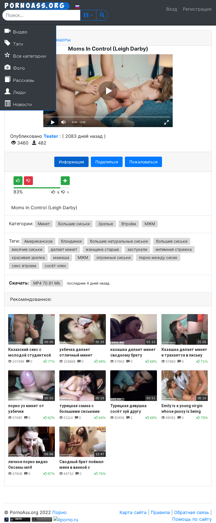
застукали (137, 249)
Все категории (29, 56)
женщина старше (102, 249)
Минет (44, 223)
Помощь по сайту (192, 519)
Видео (19, 32)
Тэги (17, 44)
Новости (22, 104)
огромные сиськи (113, 257)
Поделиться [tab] (106, 161)
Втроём (129, 223)
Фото (18, 68)
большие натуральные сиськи (119, 241)
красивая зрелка (28, 257)
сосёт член (55, 265)
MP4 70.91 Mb (46, 283)
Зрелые (105, 223)
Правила (160, 512)
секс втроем (24, 265)
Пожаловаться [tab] (143, 161)
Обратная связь (191, 512)
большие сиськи (171, 241)
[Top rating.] (20, 519)
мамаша (61, 257)
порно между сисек (158, 257)
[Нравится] (18, 180)
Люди (19, 92)
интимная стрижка (174, 249)
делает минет (64, 249)
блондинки (71, 241)
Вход (171, 9)
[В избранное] (65, 180)
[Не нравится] (28, 180)
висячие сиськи (27, 249)
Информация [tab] (71, 161)
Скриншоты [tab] (57, 39)
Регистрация (197, 9)
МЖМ (150, 223)
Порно (59, 512)
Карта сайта (133, 512)
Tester (51, 136)
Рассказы (23, 80)
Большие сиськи (74, 223)
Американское (38, 241)
